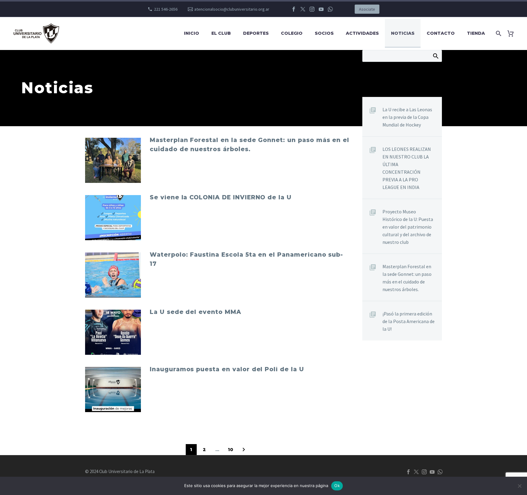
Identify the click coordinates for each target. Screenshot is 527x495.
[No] (519, 486)
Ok (337, 485)
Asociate (367, 9)
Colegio (292, 33)
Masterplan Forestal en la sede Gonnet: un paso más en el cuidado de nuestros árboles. (407, 277)
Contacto (441, 33)
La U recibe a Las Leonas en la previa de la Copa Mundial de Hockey (407, 117)
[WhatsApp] (330, 9)
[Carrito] (513, 33)
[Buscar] (497, 33)
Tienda (476, 33)
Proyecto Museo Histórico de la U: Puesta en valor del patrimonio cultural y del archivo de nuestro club (407, 226)
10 (230, 449)
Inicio (191, 33)
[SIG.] (243, 449)
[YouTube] (321, 9)
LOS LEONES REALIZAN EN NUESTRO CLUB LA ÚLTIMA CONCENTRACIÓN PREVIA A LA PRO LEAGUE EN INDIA (406, 168)
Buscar (435, 56)
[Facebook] (293, 9)
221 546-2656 (165, 9)
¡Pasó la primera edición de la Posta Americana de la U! (408, 321)
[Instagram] (312, 9)
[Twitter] (302, 9)
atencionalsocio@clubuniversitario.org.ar (231, 9)
